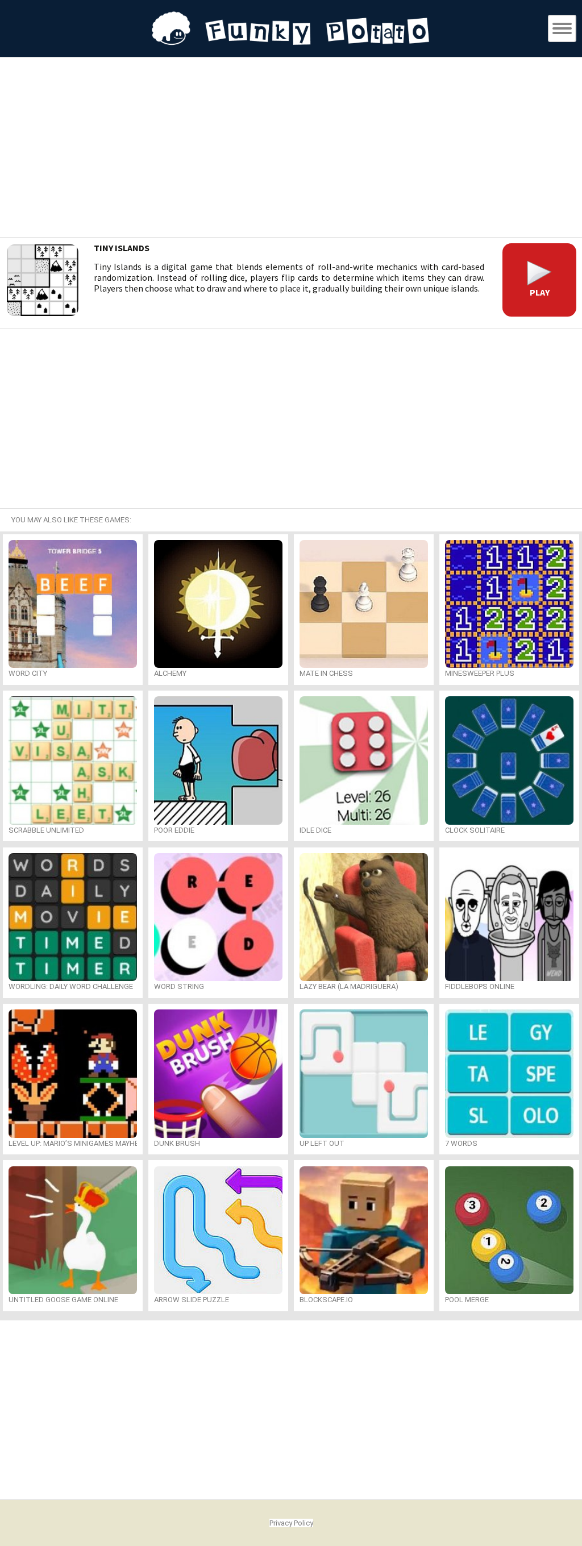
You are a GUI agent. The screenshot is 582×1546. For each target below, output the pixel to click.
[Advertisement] (291, 148)
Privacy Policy (291, 1523)
